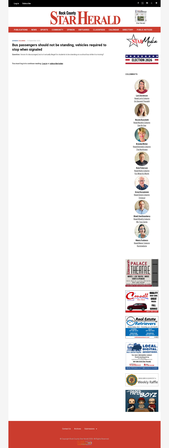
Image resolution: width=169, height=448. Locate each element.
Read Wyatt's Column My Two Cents (142, 219)
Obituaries (83, 30)
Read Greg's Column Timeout (142, 195)
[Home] (85, 18)
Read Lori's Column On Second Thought (142, 98)
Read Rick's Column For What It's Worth (141, 171)
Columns (21, 41)
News (34, 30)
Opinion (15, 41)
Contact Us (66, 429)
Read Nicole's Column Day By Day (141, 122)
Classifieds (99, 30)
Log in (16, 3)
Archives (77, 429)
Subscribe (26, 3)
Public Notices (144, 30)
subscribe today (56, 64)
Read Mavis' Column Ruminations (142, 243)
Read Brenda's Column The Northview (142, 147)
